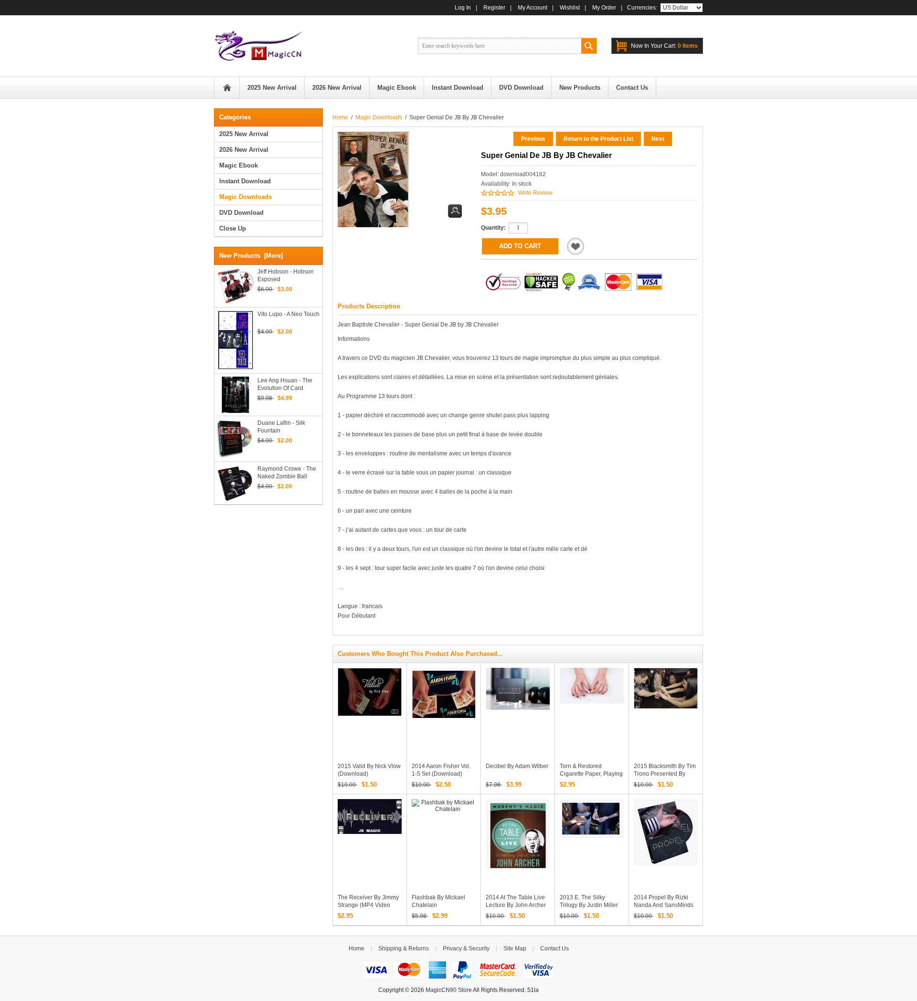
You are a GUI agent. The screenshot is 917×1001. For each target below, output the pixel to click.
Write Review (535, 193)
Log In (463, 7)
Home (226, 87)
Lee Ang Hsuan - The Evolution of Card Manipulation (284, 384)
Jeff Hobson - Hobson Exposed (285, 275)
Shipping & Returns (403, 948)
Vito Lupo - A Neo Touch (288, 314)
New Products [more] (251, 255)
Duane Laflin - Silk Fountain (281, 427)
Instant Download (245, 181)
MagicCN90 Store (449, 990)
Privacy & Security (466, 948)
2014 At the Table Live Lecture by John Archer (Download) (516, 905)
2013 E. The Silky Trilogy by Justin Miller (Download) (589, 905)
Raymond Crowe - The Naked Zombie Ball (286, 472)
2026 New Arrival (243, 149)
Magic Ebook (238, 165)
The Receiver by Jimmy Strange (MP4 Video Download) (368, 905)
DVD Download (241, 212)
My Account (532, 7)
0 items (664, 45)
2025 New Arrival (243, 133)
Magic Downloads (378, 117)
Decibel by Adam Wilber (517, 766)
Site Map (514, 948)
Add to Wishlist (575, 246)
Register (494, 7)
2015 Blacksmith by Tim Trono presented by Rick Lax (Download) (665, 774)
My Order (604, 7)
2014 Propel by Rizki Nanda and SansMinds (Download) (663, 905)
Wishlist (570, 7)
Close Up (232, 228)
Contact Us (554, 948)
